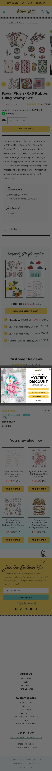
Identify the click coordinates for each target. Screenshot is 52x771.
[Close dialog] (49, 369)
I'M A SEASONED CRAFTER (38, 392)
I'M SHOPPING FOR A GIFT (38, 396)
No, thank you (38, 400)
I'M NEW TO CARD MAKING (38, 389)
